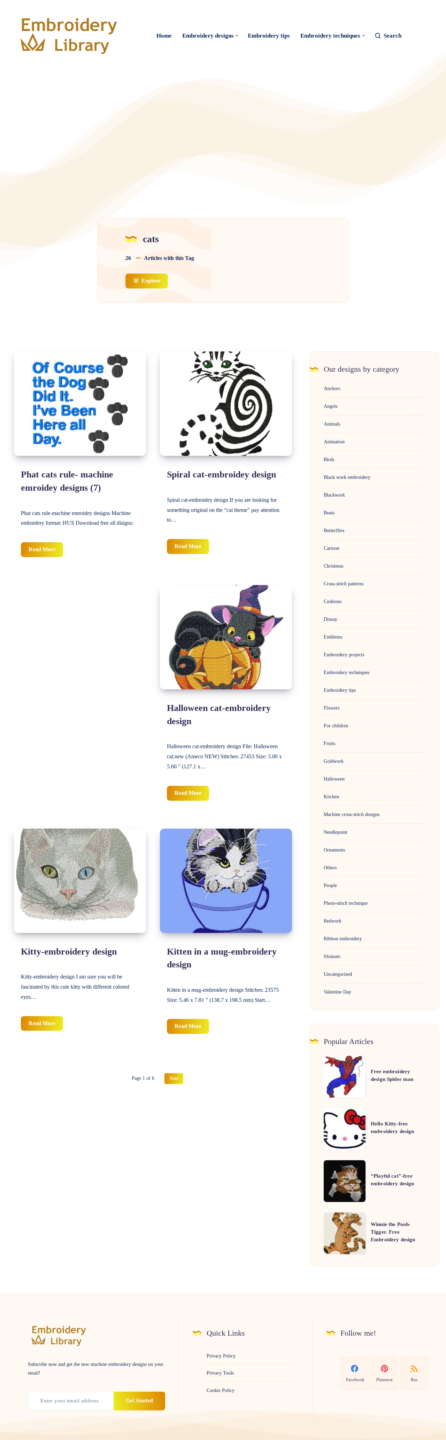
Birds (329, 459)
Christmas (333, 566)
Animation (334, 441)
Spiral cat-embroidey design (221, 474)
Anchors (332, 388)
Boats (329, 512)
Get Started (139, 1400)
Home (164, 35)
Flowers (331, 708)
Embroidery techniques (330, 35)
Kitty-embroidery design (69, 952)
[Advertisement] (223, 131)
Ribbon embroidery (343, 938)
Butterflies (334, 530)
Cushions (332, 601)
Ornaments (334, 850)
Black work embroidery (347, 477)
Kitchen (331, 796)
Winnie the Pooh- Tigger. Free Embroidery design (393, 1232)
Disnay (330, 619)
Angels (330, 406)
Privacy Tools (220, 1373)
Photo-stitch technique (346, 903)
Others (330, 867)
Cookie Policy (220, 1390)
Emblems (333, 637)
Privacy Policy (221, 1356)
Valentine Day (337, 992)
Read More (46, 551)
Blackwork (334, 495)
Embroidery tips (269, 35)
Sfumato (332, 956)
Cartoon (331, 548)
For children (336, 725)
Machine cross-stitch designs (351, 814)
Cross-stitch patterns (343, 583)
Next (174, 1078)
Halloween (334, 779)
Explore (150, 281)
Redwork (332, 921)
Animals (332, 424)
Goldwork (334, 761)
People (330, 885)
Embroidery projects (344, 654)
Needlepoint (335, 832)
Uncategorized (338, 974)
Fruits (329, 743)
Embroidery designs (208, 35)
